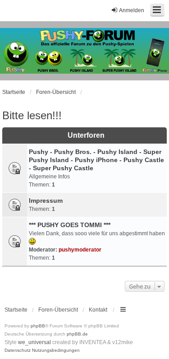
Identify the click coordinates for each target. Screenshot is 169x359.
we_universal (34, 342)
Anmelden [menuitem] (131, 10)
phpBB (38, 325)
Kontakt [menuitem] (98, 310)
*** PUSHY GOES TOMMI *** (69, 224)
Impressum (46, 200)
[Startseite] (84, 50)
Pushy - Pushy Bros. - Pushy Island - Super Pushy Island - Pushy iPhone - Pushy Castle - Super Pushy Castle (96, 160)
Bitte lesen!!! (32, 115)
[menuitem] (18, 350)
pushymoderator (80, 250)
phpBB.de (77, 333)
